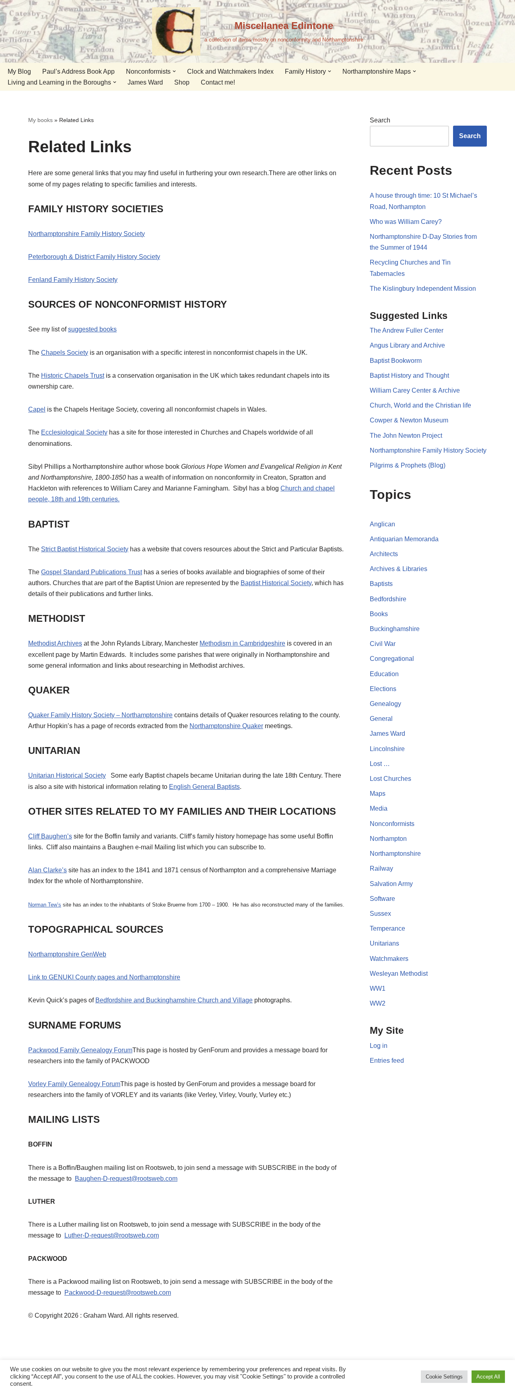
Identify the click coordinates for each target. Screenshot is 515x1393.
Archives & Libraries (398, 568)
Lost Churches (390, 778)
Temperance (387, 928)
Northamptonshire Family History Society (86, 233)
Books (379, 614)
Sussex (380, 913)
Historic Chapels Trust (72, 375)
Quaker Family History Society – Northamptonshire (100, 715)
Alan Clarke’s (47, 870)
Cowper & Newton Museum (409, 420)
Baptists (381, 583)
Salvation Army (391, 883)
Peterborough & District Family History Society (94, 256)
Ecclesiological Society (74, 432)
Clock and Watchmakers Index (230, 71)
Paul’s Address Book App (78, 71)
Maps (377, 793)
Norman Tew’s (44, 905)
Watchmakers (389, 958)
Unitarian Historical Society (67, 775)
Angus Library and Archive (407, 345)
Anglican (382, 524)
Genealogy (385, 703)
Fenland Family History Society (72, 279)
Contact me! (218, 82)
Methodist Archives (55, 643)
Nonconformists (392, 823)
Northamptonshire (395, 853)
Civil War (383, 643)
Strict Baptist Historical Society (84, 549)
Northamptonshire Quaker (226, 725)
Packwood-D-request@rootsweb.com (117, 1292)
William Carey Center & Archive (415, 390)
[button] (174, 71)
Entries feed (387, 1060)
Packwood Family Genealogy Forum (80, 1050)
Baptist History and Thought (409, 375)
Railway (381, 868)
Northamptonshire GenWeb (67, 954)
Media (378, 808)
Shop (182, 82)
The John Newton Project (406, 435)
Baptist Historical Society (276, 583)
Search (380, 120)
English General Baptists (204, 786)
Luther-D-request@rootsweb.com (111, 1235)
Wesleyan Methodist (399, 973)
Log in (378, 1045)
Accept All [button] (488, 1377)
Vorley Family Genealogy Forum (74, 1083)
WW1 (377, 988)
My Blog (19, 71)
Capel (36, 409)
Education (384, 674)
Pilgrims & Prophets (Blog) (407, 465)
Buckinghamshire (395, 628)
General (381, 718)
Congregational (392, 658)
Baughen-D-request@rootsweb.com (126, 1178)
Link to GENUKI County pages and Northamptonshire (104, 977)
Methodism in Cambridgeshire (242, 643)
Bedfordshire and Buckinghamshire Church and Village (174, 1000)
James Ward (145, 82)
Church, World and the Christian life (420, 405)
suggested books (92, 329)
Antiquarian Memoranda (404, 539)
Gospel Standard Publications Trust (91, 572)
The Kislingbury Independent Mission (423, 288)
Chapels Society (64, 352)
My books (40, 120)
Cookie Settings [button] (444, 1377)
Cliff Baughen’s (50, 836)
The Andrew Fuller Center (406, 330)
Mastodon (272, 1353)
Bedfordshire (388, 599)
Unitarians (384, 943)
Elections (383, 688)
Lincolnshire (387, 748)
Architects (384, 554)
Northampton (388, 838)
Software (382, 898)
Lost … (380, 763)
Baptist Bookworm (396, 360)
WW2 (377, 1003)
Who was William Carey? (406, 221)
